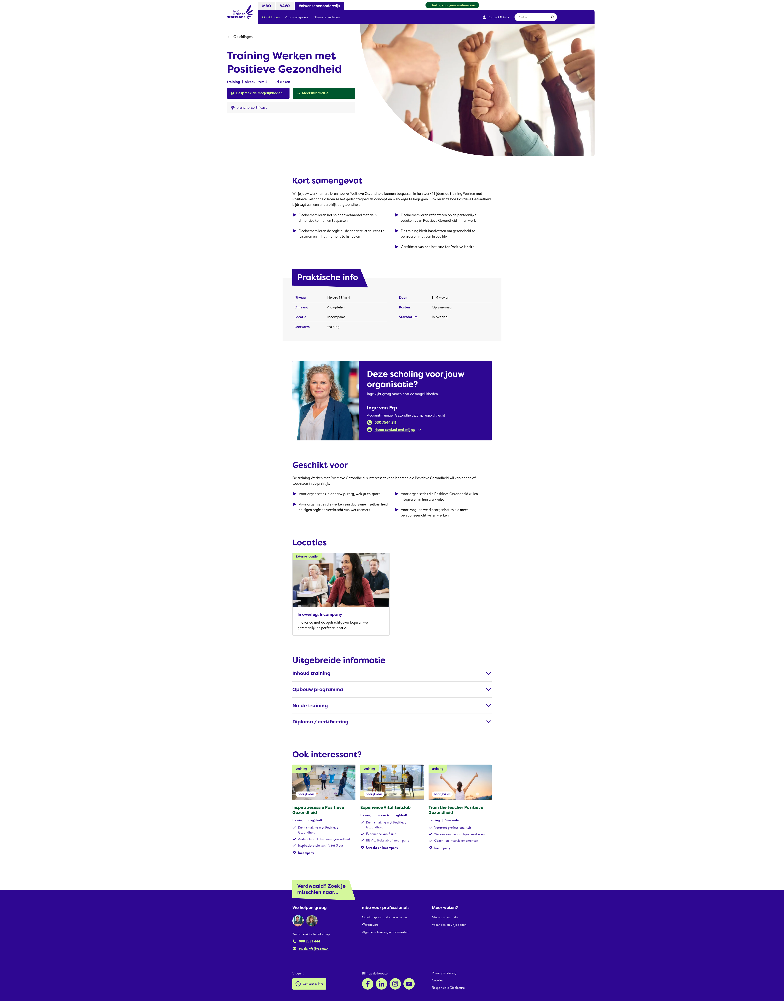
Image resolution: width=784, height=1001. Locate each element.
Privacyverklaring (444, 973)
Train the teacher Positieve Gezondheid (456, 810)
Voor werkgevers (296, 17)
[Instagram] (395, 984)
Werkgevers (370, 924)
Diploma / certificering (320, 721)
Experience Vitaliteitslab (385, 807)
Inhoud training (311, 673)
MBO (266, 5)
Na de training (310, 705)
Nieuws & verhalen (326, 17)
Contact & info (498, 17)
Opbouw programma (317, 689)
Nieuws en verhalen (445, 917)
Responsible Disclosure (448, 987)
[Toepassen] (553, 17)
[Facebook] (367, 984)
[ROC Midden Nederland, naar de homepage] (240, 12)
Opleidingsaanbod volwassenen (384, 917)
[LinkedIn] (381, 984)
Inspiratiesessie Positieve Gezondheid (318, 810)
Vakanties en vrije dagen (449, 924)
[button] (394, 429)
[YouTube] (409, 984)
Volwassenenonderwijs (319, 5)
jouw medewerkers (462, 5)
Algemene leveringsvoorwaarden (385, 932)
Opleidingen (271, 17)
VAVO (285, 5)
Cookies (437, 980)
